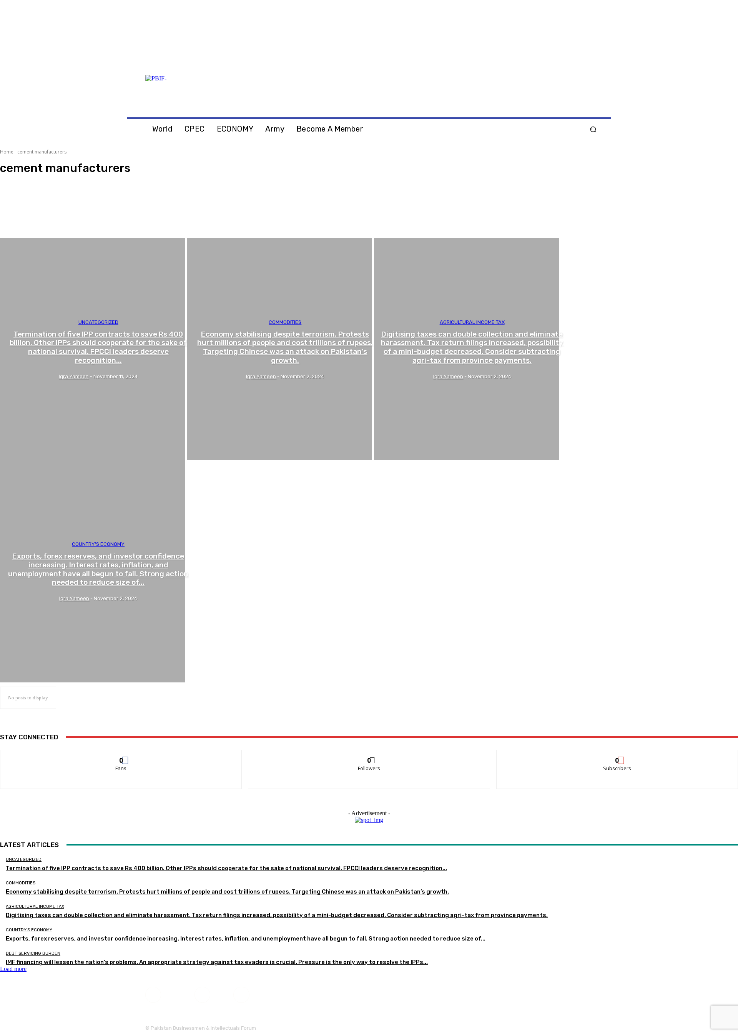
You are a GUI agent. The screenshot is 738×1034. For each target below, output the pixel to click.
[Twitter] (597, 61)
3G (21, 209)
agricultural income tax (472, 322)
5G (21, 223)
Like (121, 756)
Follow (369, 756)
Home (6, 151)
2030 (23, 202)
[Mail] (588, 61)
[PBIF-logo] (212, 92)
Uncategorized (98, 322)
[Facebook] (578, 61)
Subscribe (617, 756)
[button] (593, 129)
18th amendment (33, 189)
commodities (285, 322)
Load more (13, 969)
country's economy (98, 544)
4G (21, 216)
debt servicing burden (33, 953)
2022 (23, 195)
